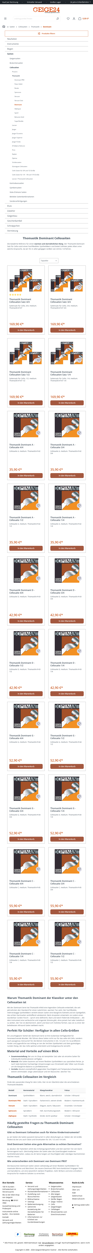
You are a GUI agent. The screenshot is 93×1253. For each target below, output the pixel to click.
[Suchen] (57, 18)
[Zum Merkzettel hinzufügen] (38, 287)
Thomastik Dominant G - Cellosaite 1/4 (63, 809)
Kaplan (14, 154)
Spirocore (18, 92)
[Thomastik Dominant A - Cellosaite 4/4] (26, 425)
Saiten (10, 53)
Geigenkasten (56, 1196)
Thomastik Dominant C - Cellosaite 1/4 (21, 955)
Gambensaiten (16, 188)
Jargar (14, 129)
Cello (53, 1204)
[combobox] (34, 18)
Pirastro (14, 72)
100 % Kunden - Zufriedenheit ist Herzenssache (9, 1189)
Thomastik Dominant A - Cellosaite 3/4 (63, 446)
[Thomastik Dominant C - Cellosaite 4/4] (26, 861)
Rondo (17, 88)
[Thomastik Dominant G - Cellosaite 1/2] (67, 716)
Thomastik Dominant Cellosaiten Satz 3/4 (61, 300)
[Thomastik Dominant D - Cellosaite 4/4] (26, 570)
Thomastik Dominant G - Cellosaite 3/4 (22, 809)
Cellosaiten (14, 67)
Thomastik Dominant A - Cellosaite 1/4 (63, 518)
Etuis (9, 206)
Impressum (76, 1186)
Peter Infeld (18, 84)
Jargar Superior (17, 138)
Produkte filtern (48, 33)
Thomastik (16, 76)
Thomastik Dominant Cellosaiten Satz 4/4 (20, 300)
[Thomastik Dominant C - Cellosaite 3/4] (67, 861)
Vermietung (12, 230)
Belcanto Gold (19, 117)
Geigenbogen (56, 1207)
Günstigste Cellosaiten (19, 166)
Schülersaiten (16, 162)
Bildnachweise (33, 1199)
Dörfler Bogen (56, 1199)
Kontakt (5, 1217)
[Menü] (5, 18)
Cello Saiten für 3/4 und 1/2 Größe (23, 171)
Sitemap (31, 1202)
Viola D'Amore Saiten (18, 192)
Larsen (14, 125)
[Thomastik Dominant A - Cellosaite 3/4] (67, 425)
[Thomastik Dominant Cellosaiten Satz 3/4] (67, 280)
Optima (14, 158)
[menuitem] (36, 1187)
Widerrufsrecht (78, 1199)
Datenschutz (77, 1196)
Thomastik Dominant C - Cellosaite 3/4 (62, 882)
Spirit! (16, 113)
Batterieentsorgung (35, 1204)
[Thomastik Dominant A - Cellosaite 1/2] (26, 498)
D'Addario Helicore (18, 146)
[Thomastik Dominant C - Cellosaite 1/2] (67, 934)
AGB (74, 1193)
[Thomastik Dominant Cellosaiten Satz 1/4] (67, 352)
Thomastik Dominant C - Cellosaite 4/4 (21, 882)
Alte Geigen (55, 1194)
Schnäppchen (13, 225)
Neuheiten (12, 39)
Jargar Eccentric (17, 133)
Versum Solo (19, 100)
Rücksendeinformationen (38, 1191)
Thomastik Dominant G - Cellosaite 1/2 (63, 737)
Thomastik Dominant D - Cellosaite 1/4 (63, 664)
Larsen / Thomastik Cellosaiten (22, 179)
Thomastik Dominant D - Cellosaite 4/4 (22, 591)
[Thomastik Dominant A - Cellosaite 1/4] (67, 498)
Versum (17, 96)
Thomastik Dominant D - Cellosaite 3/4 (63, 591)
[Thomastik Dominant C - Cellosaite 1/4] (26, 934)
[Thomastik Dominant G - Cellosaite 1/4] (67, 789)
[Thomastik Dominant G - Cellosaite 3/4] (26, 789)
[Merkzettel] (68, 18)
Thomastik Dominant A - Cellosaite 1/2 (22, 518)
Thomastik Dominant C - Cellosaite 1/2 (62, 955)
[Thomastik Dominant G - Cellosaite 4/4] (26, 716)
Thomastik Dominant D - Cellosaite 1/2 (22, 664)
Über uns (76, 1190)
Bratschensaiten (16, 63)
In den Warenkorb (26, 330)
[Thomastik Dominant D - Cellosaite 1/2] (26, 643)
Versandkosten (48, 1243)
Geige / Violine (56, 1202)
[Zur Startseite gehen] (46, 10)
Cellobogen (55, 1209)
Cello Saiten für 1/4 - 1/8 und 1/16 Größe (25, 175)
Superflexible (19, 121)
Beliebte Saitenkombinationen (22, 196)
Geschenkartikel (14, 220)
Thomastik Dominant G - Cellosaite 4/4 (22, 737)
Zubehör (11, 211)
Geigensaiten (15, 58)
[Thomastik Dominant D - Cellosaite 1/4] (67, 643)
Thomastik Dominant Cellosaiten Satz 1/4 (61, 373)
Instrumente (13, 44)
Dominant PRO (19, 80)
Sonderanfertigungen (18, 201)
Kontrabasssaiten (17, 183)
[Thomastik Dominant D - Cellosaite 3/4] (67, 570)
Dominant (18, 105)
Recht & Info (78, 1182)
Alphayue (18, 109)
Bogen (10, 49)
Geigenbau (12, 216)
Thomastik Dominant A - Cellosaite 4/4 (22, 446)
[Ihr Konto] (74, 18)
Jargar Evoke (16, 142)
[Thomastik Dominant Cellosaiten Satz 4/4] (26, 280)
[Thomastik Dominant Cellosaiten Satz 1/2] (26, 352)
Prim (13, 150)
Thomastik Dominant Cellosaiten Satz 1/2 (20, 373)
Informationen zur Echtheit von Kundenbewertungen (36, 1219)
